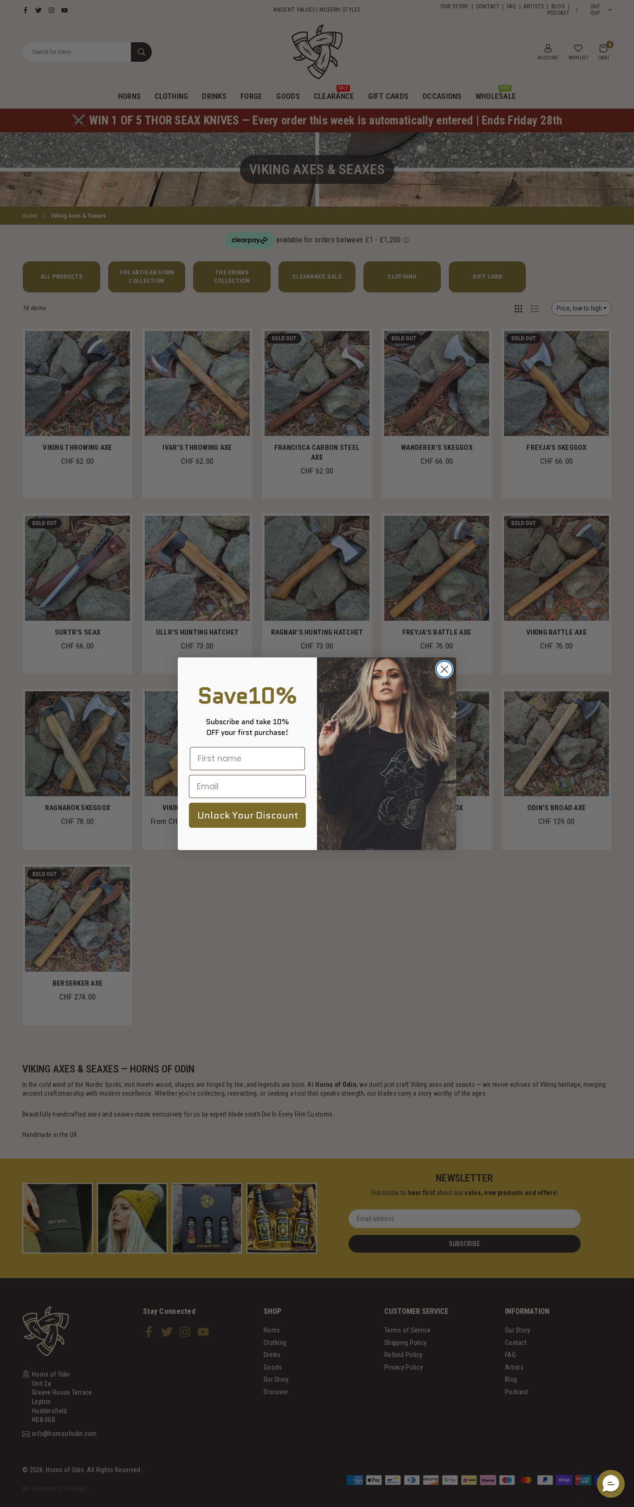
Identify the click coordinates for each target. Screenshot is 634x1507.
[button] (611, 1484)
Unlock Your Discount (247, 815)
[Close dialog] (444, 669)
